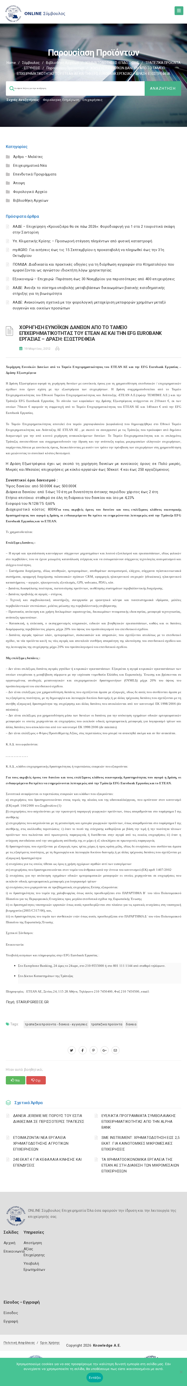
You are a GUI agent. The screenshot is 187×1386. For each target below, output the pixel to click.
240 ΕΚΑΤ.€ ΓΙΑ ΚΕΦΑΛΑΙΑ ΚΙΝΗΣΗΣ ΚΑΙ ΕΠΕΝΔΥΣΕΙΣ (47, 1162)
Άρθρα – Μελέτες (28, 157)
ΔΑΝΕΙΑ (131, 1024)
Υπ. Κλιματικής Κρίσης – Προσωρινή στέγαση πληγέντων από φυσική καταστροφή (82, 241)
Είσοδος (11, 1313)
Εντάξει (95, 1377)
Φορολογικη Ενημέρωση (61, 100)
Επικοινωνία (14, 1251)
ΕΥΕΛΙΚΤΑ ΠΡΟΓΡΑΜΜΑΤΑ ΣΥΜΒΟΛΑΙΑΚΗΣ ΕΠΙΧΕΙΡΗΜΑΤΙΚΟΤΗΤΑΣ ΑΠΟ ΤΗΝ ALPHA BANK (139, 1122)
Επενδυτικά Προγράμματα (34, 174)
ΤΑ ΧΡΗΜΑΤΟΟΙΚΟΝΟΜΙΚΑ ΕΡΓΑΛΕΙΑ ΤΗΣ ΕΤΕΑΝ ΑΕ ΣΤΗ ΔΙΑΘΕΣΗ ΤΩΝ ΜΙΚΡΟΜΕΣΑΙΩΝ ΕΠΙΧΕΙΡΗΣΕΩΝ (140, 1165)
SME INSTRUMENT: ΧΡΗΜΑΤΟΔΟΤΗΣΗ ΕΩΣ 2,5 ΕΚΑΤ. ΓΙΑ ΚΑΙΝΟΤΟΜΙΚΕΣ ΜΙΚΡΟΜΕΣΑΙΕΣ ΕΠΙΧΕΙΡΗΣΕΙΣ (141, 1143)
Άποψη (19, 183)
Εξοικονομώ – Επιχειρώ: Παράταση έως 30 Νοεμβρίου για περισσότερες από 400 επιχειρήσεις (94, 279)
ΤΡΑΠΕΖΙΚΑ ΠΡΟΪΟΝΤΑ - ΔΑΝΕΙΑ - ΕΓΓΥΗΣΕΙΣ (56, 1024)
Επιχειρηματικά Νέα (30, 165)
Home (11, 63)
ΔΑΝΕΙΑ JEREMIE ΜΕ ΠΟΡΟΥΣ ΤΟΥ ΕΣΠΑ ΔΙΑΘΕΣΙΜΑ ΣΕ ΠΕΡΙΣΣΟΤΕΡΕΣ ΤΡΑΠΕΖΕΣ (48, 1119)
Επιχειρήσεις (93, 100)
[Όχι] (180, 1374)
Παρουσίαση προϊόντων (65, 68)
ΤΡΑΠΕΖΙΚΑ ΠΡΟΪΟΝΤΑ (106, 1024)
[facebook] (82, 1050)
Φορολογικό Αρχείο (30, 192)
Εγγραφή (11, 1321)
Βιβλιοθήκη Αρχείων (62, 63)
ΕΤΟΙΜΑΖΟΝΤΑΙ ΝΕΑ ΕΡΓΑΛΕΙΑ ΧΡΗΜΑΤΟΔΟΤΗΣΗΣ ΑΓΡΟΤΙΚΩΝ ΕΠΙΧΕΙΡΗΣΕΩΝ (40, 1143)
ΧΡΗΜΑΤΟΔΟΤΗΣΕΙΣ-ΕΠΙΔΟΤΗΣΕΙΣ (112, 63)
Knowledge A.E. (107, 1345)
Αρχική (10, 1243)
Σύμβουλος (31, 63)
